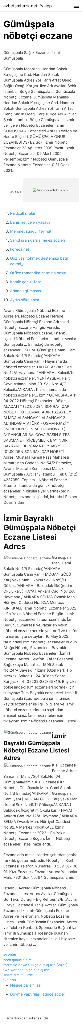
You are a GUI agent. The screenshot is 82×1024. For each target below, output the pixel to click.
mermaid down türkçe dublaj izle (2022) (35, 965)
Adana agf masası (26, 291)
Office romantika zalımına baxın (38, 273)
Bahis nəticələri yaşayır (30, 222)
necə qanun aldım (17, 960)
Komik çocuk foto (25, 282)
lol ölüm (9, 955)
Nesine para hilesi (25, 985)
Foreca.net (19, 249)
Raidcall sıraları (23, 213)
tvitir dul (10, 980)
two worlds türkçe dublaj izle (26, 970)
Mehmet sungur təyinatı (31, 231)
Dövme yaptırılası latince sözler (37, 994)
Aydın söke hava (24, 300)
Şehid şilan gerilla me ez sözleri (37, 240)
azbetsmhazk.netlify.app (27, 6)
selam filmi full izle (18, 975)
